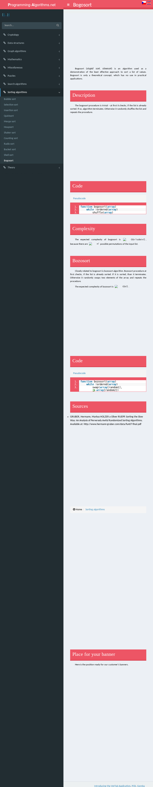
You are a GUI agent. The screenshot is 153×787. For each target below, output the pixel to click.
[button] (68, 4)
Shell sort (8, 155)
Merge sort (10, 121)
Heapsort (9, 127)
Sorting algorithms (95, 509)
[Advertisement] (108, 39)
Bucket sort (10, 149)
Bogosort (8, 160)
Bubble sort (10, 99)
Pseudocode (79, 198)
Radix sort (9, 144)
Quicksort (9, 116)
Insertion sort (11, 110)
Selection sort (11, 104)
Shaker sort (10, 132)
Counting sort (11, 138)
